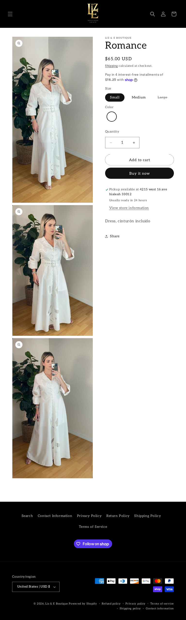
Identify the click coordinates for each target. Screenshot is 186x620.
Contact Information (55, 516)
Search (27, 516)
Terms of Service (93, 527)
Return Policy (118, 516)
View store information (129, 208)
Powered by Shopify (83, 603)
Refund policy (111, 603)
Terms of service (162, 603)
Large (162, 97)
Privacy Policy (89, 516)
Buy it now (139, 173)
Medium (139, 97)
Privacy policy (135, 603)
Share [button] (115, 236)
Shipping (111, 66)
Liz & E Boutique (56, 603)
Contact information (160, 608)
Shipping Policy (147, 516)
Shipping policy (130, 608)
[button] (10, 14)
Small (115, 97)
